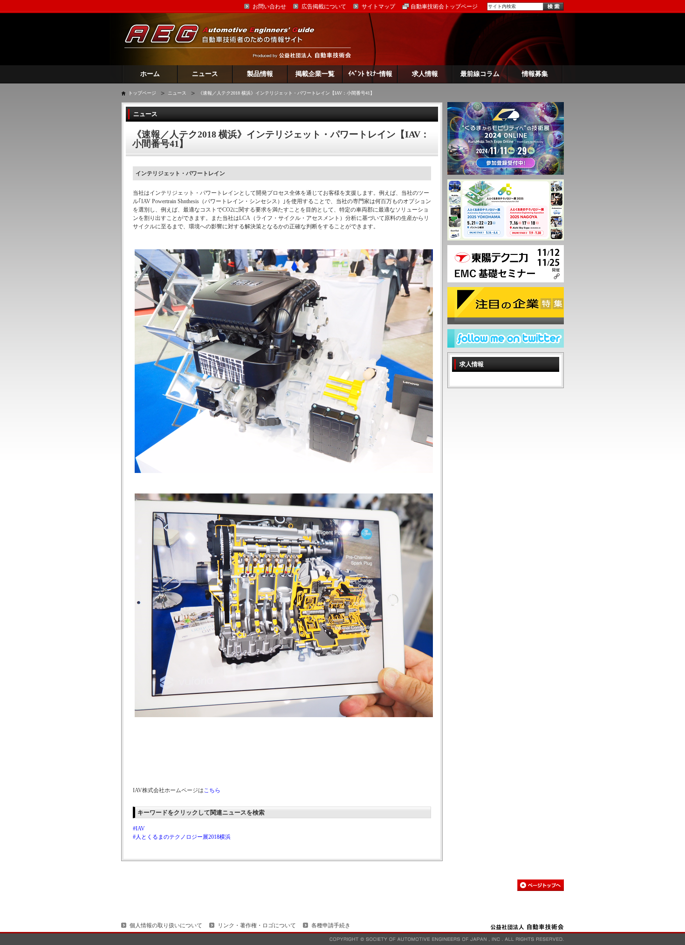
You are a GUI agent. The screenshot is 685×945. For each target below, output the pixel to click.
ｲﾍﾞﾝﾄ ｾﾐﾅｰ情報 (370, 73)
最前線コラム (480, 73)
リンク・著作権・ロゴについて (257, 925)
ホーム (150, 73)
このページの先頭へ (540, 885)
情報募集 (535, 73)
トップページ (142, 93)
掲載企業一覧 (315, 73)
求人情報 (425, 73)
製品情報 (260, 73)
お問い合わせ (269, 6)
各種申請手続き (330, 925)
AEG (225, 39)
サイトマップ (378, 6)
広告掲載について (323, 6)
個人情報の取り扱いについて (166, 925)
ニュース (205, 73)
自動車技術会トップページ (444, 6)
